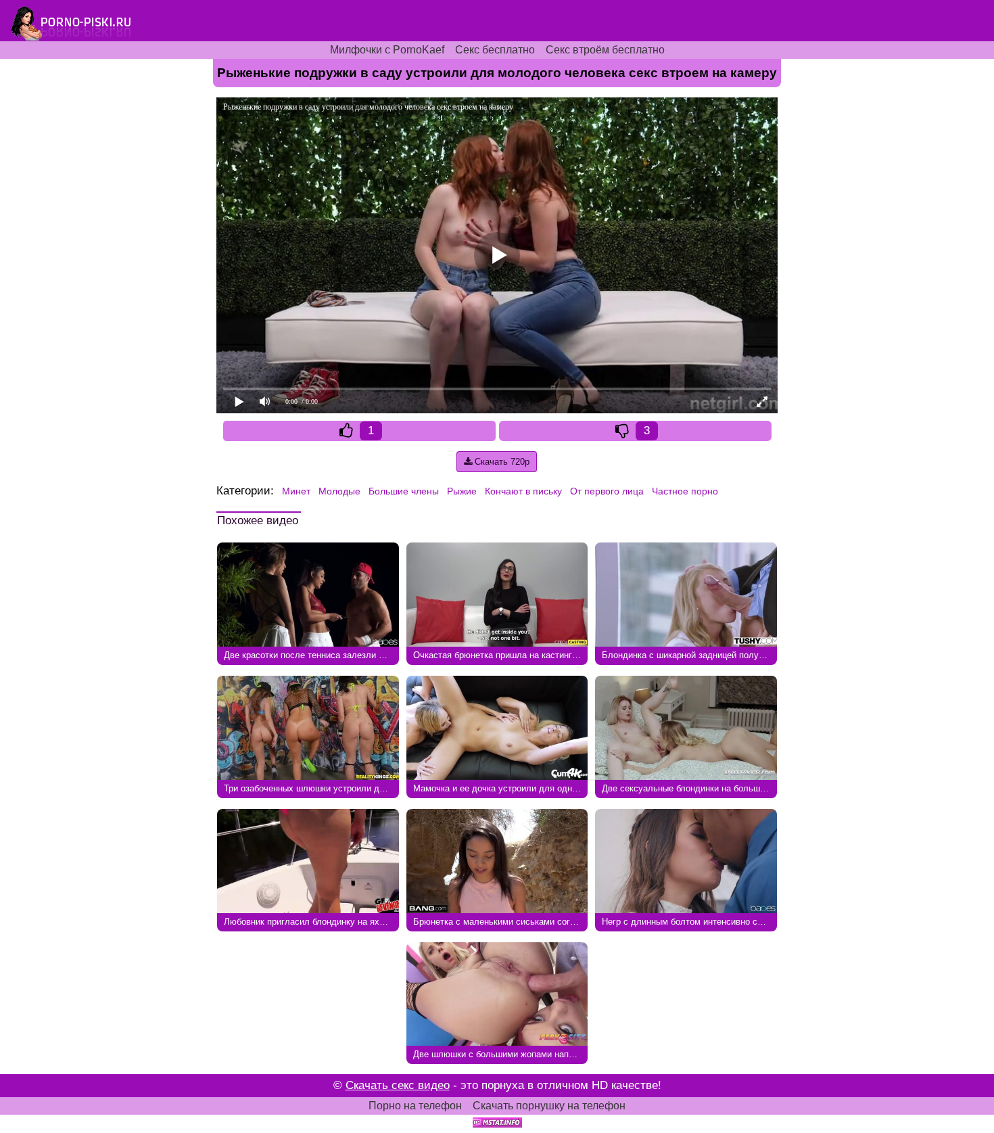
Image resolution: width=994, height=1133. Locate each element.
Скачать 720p (500, 462)
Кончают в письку (523, 491)
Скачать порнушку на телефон (549, 1105)
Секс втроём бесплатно (605, 49)
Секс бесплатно (495, 49)
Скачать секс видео (398, 1085)
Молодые (339, 491)
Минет (296, 491)
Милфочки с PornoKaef (387, 49)
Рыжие (462, 491)
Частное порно (685, 491)
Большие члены (404, 491)
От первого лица (607, 491)
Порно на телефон (415, 1105)
